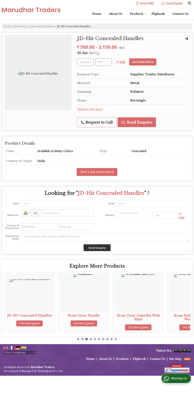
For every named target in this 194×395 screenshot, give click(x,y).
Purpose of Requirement (12, 227)
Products (136, 14)
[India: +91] (26, 213)
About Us (115, 14)
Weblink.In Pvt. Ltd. (50, 371)
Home (96, 14)
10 (116, 339)
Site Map (175, 359)
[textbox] (103, 62)
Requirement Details (12, 237)
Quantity (109, 215)
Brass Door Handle (84, 315)
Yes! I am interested (97, 172)
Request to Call (98, 122)
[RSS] (187, 359)
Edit (122, 62)
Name (16, 203)
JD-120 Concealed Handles (29, 315)
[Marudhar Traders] (31, 9)
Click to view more (90, 109)
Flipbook (158, 14)
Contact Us (180, 14)
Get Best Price (142, 62)
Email (111, 203)
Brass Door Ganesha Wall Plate (138, 317)
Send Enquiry (139, 122)
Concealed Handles (41, 26)
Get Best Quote (29, 323)
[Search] (189, 3)
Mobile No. (13, 215)
